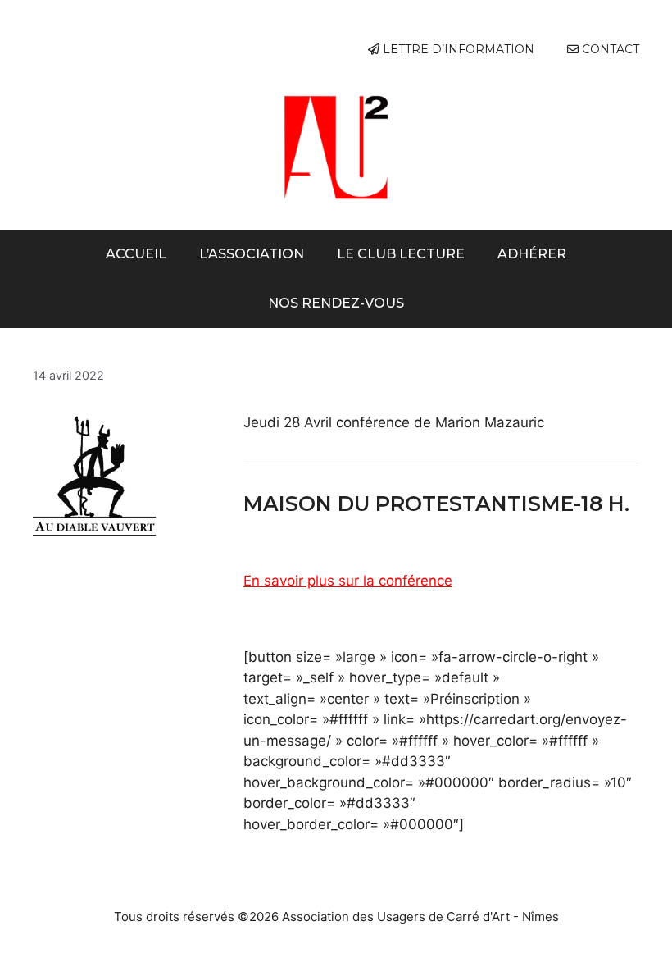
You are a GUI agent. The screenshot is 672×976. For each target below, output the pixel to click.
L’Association (251, 254)
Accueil (136, 254)
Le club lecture (401, 254)
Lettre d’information (456, 49)
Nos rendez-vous (336, 303)
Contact (609, 49)
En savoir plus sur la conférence (347, 580)
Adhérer (531, 254)
